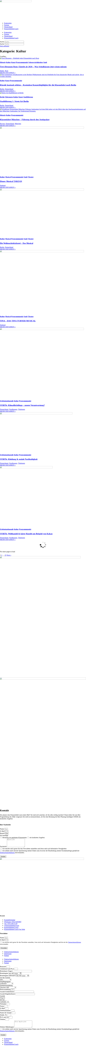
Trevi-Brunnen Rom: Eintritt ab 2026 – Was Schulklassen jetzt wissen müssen (33, 67)
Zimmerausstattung (6, 985)
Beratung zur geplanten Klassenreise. (15, 837)
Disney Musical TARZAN (11, 181)
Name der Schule (6, 1013)
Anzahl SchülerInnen (7, 992)
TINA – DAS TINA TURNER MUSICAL (18, 321)
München (18, 124)
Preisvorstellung (5, 989)
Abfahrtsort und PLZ (7, 969)
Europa (6, 25)
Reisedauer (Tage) (6, 971)
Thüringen (21, 409)
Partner (6, 955)
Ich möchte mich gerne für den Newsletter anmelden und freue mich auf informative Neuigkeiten (34, 848)
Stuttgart (3, 185)
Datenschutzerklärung (7, 852)
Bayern (2, 124)
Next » (9, 555)
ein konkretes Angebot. (37, 837)
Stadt (45, 62)
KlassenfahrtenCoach (11, 29)
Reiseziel (3, 967)
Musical (8, 177)
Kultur (8, 62)
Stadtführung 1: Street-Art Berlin (14, 101)
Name (2, 829)
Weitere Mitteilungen (7, 1027)
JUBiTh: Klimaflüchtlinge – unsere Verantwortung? (22, 405)
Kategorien (8, 23)
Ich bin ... (3, 1000)
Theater (31, 177)
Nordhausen (13, 409)
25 (5, 555)
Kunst (13, 62)
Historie (3, 62)
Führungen (9, 97)
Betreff (2, 833)
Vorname (3, 1004)
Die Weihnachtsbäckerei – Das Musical (16, 243)
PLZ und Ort (4, 1017)
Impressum (7, 954)
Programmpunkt (22, 62)
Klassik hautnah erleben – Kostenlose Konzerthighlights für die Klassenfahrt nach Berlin (38, 85)
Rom (6, 71)
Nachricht (3, 846)
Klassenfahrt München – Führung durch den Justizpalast (24, 119)
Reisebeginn (4, 973)
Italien (2, 71)
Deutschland (8, 27)
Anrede (2, 996)
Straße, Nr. (4, 1015)
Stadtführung (28, 97)
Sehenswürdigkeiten (35, 62)
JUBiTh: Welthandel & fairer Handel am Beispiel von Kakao (26, 534)
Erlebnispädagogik (6, 401)
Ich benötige (4, 835)
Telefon (2, 1019)
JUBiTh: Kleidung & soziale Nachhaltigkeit (18, 459)
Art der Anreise (5, 978)
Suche (2, 42)
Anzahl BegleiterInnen (7, 994)
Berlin (2, 89)
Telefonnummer (5, 1010)
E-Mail (2, 831)
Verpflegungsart (5, 981)
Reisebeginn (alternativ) (8, 975)
